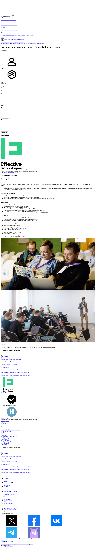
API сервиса (7, 502)
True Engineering (5, 436)
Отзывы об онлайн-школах (10, 491)
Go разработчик (5, 356)
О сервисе (6, 478)
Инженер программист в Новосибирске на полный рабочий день (17, 369)
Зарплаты (38, 43)
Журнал (43, 43)
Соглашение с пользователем (11, 508)
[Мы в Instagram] (78, 526)
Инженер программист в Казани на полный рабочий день (15, 375)
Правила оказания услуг (10, 509)
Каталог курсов (7, 483)
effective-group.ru (5, 172)
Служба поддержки (8, 503)
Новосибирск (8, 431)
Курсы (11, 546)
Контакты (6, 486)
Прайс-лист (6, 511)
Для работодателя (8, 500)
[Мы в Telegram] (12, 537)
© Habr (2, 540)
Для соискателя (7, 499)
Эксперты (24, 43)
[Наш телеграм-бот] (34, 537)
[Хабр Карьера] (6, 14)
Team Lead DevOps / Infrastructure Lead (10, 430)
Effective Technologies (27, 169)
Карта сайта (7, 485)
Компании (29, 43)
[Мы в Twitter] (12, 526)
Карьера (8, 546)
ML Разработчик (5, 440)
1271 (10, 538)
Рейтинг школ (7, 492)
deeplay (2, 431)
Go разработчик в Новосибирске (9, 361)
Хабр (2, 546)
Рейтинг (34, 43)
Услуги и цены (7, 479)
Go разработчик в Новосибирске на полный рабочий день (15, 372)
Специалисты (9, 43)
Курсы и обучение (17, 43)
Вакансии (3, 43)
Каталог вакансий (8, 482)
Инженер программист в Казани (9, 364)
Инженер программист (6, 353)
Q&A (4, 546)
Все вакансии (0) (13, 172)
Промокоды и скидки (9, 494)
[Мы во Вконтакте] (56, 526)
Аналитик (3, 435)
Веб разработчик (5, 367)
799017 (19, 538)
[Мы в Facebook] (34, 526)
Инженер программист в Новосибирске (11, 359)
